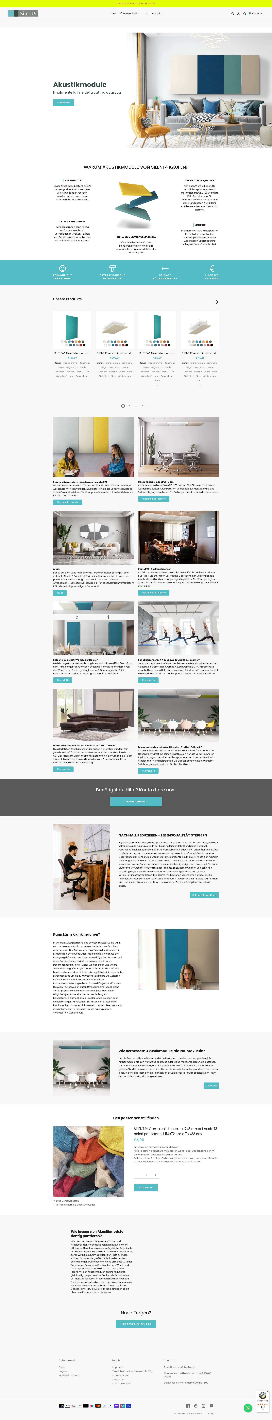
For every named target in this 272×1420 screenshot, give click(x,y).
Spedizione (118, 1379)
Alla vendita (148, 680)
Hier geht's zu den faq (136, 1324)
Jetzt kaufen (145, 1187)
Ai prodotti (63, 680)
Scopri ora (63, 102)
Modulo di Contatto (69, 1375)
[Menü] (267, 1392)
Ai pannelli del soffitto (154, 498)
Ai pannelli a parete (67, 502)
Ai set (60, 593)
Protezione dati (120, 1375)
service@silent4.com (184, 1367)
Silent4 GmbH (188, 1413)
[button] (255, 13)
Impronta (117, 1367)
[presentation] (209, 302)
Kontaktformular (136, 801)
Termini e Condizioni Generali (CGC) (132, 1371)
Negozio (63, 1371)
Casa (61, 1367)
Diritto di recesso (121, 1383)
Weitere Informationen (204, 895)
